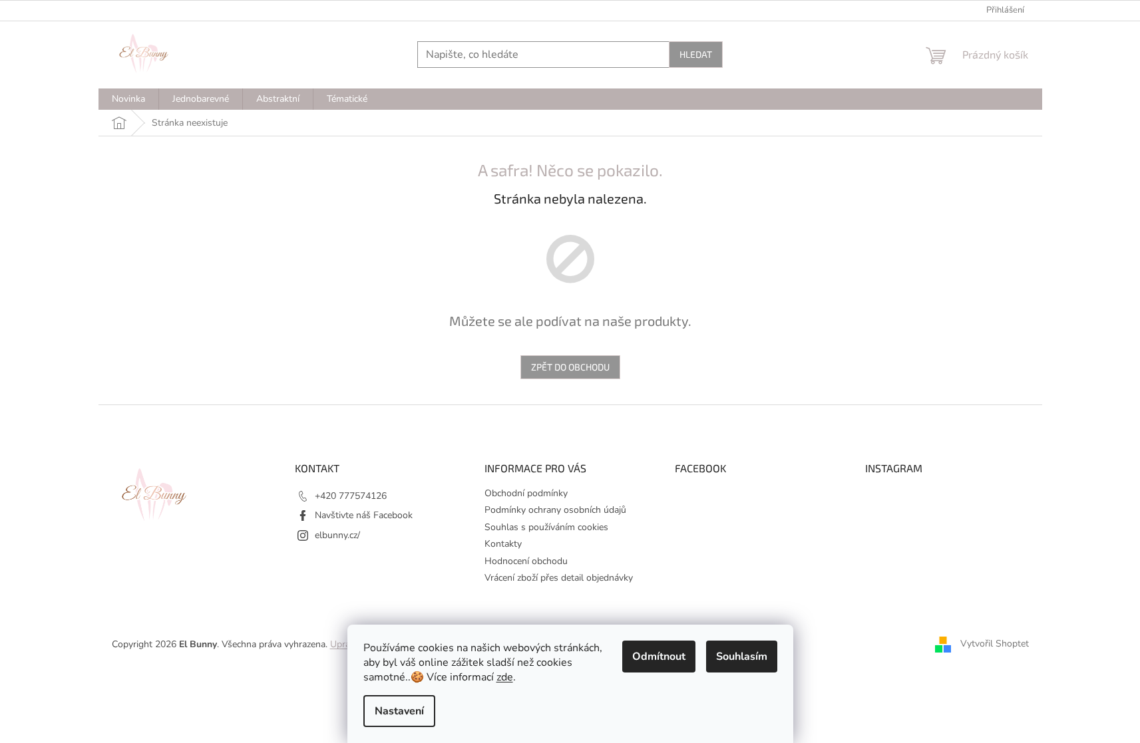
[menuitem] (128, 99)
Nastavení (399, 711)
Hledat (695, 54)
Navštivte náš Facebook (364, 515)
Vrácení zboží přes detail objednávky (558, 577)
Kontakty (503, 543)
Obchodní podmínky (526, 493)
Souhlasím (741, 656)
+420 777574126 (351, 496)
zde (504, 677)
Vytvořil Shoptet (994, 643)
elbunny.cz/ (337, 535)
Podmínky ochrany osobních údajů (555, 510)
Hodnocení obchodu (526, 561)
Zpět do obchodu (570, 366)
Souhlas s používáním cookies (546, 527)
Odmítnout (658, 656)
